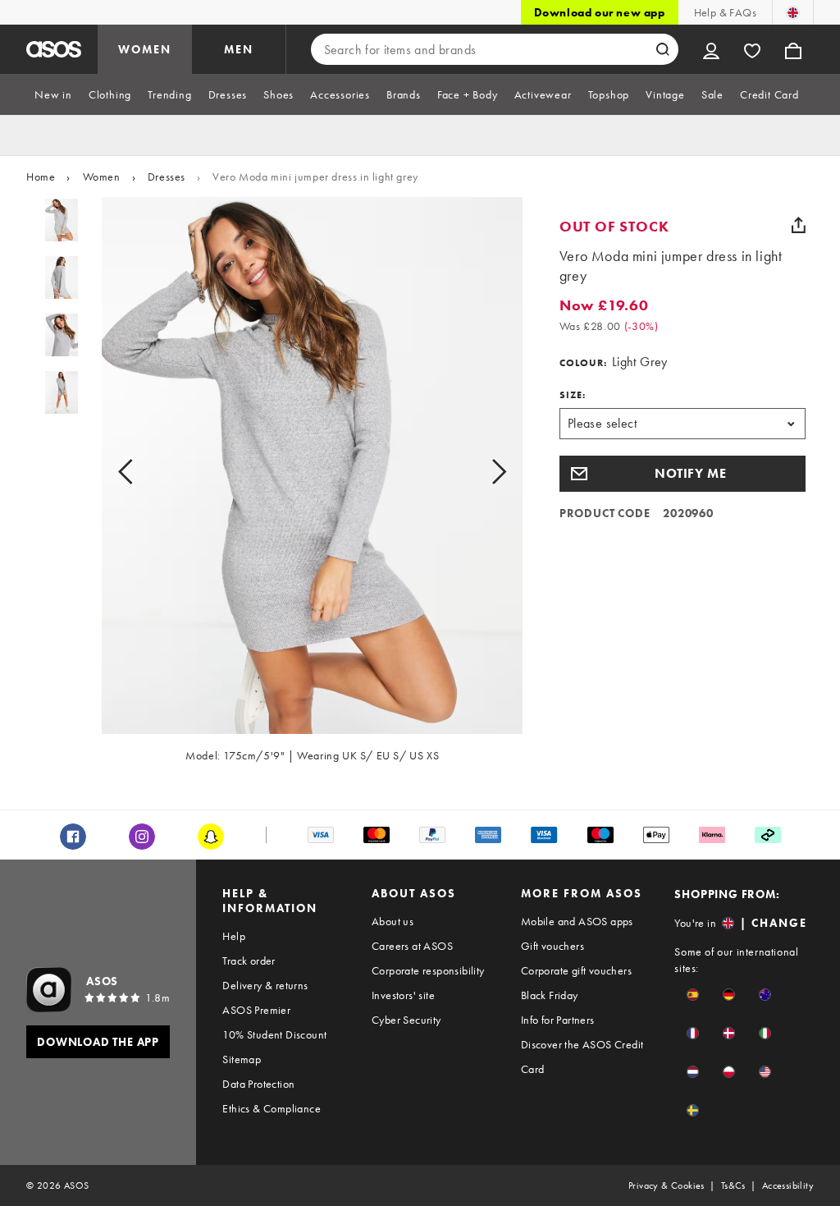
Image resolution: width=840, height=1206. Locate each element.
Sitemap (241, 1059)
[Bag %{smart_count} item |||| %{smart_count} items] (793, 49)
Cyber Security (406, 1019)
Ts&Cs (733, 1185)
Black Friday (549, 995)
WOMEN (144, 49)
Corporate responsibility (428, 970)
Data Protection (258, 1083)
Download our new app (599, 12)
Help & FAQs (725, 12)
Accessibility (788, 1185)
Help (233, 936)
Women (102, 176)
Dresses (166, 176)
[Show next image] (480, 472)
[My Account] (711, 49)
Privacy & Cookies (666, 1185)
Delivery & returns (265, 985)
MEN (238, 49)
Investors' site (403, 995)
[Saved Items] (752, 49)
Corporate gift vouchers (576, 970)
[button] (682, 474)
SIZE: (572, 394)
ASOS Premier (256, 1009)
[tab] (53, 94)
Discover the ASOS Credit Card (582, 1056)
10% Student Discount (274, 1034)
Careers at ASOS (412, 945)
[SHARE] (799, 225)
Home (40, 176)
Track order (248, 960)
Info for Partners (558, 1019)
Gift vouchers (552, 945)
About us (392, 921)
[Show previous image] (144, 472)
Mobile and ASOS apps (577, 921)
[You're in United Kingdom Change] (793, 12)
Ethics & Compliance (271, 1108)
